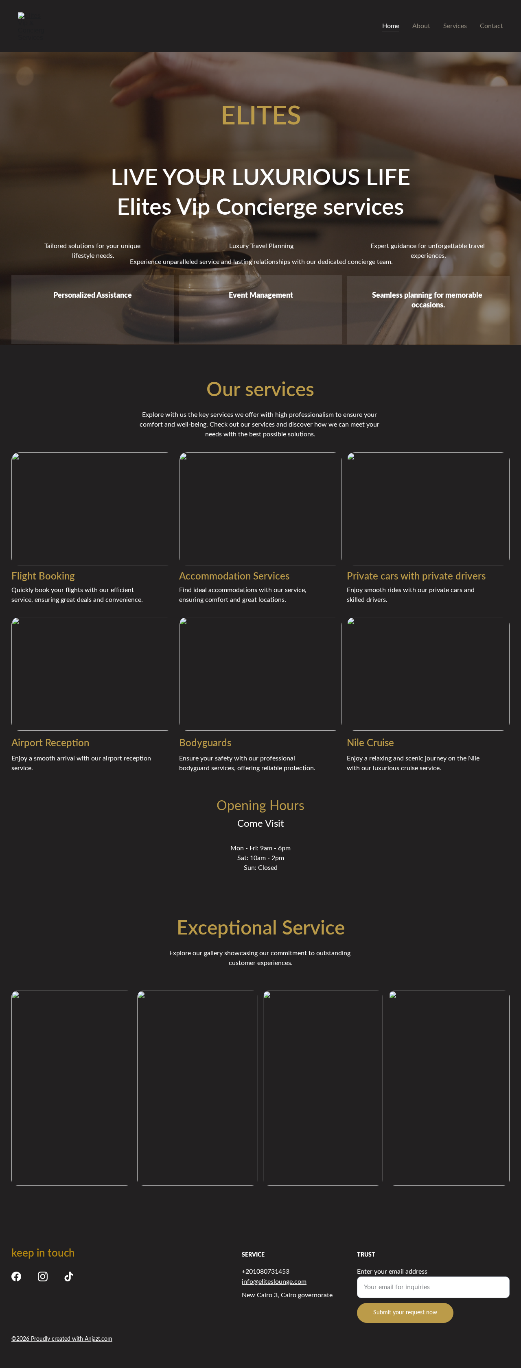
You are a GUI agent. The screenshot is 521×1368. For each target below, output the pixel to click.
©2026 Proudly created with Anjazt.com (61, 1339)
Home (390, 26)
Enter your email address (392, 1271)
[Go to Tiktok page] (69, 1276)
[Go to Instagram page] (43, 1276)
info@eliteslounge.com (274, 1282)
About (421, 26)
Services (455, 26)
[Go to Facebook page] (16, 1276)
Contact (491, 26)
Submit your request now (405, 1313)
